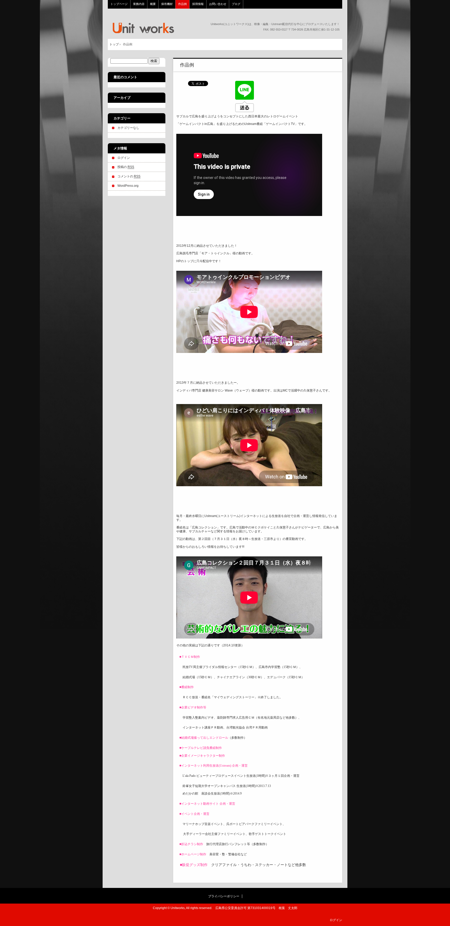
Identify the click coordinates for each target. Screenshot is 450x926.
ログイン (123, 158)
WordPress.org (128, 186)
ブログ (236, 3)
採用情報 (198, 3)
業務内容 (139, 3)
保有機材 (167, 3)
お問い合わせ (217, 3)
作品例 (182, 3)
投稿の (125, 167)
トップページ (143, 28)
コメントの (128, 176)
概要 (153, 3)
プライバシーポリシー (223, 896)
